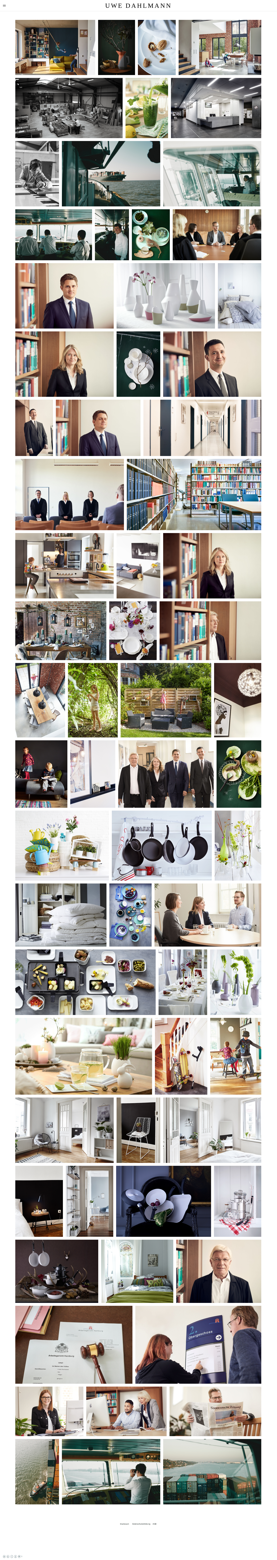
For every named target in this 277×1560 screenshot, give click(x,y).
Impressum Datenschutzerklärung (135, 1524)
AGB (154, 1524)
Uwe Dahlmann (138, 5)
